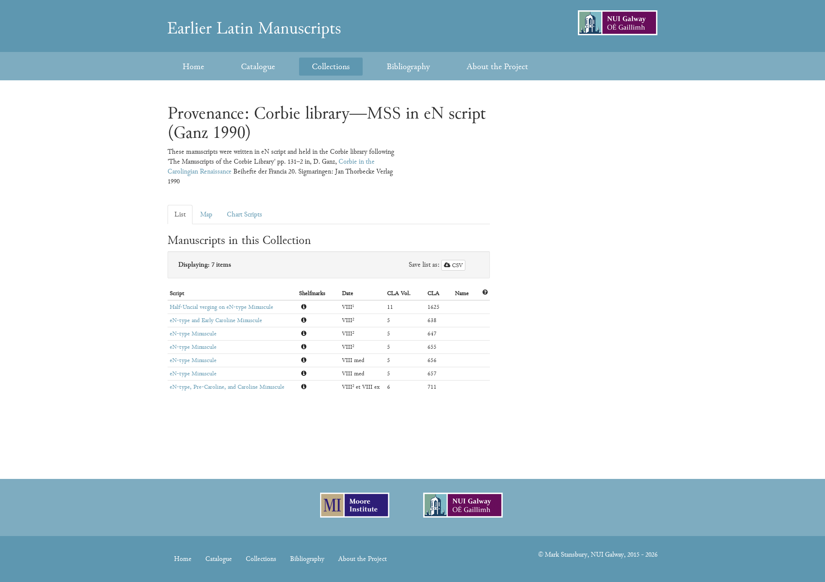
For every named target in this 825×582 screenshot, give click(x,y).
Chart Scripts (244, 214)
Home (193, 66)
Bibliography (408, 66)
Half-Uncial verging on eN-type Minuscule (221, 306)
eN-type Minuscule (193, 333)
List (180, 214)
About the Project (497, 66)
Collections (331, 66)
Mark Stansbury (566, 554)
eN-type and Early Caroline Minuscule (216, 320)
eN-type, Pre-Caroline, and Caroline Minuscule (227, 386)
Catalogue (258, 66)
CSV (456, 265)
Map (206, 214)
